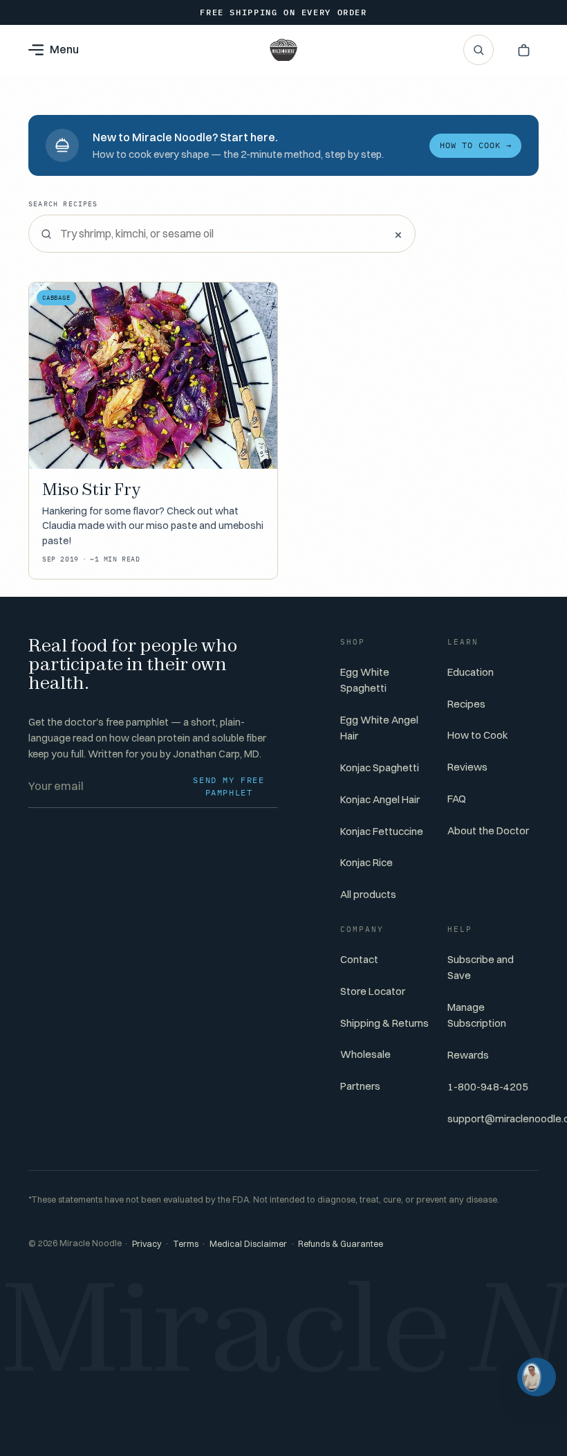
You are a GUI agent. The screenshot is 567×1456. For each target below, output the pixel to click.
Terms (185, 1244)
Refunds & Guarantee (340, 1244)
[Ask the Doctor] (536, 1377)
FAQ (456, 798)
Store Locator (372, 991)
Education (470, 671)
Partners (360, 1086)
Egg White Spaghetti (364, 679)
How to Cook (477, 735)
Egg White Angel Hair (379, 727)
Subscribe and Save (480, 967)
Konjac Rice (366, 862)
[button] (523, 50)
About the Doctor (488, 830)
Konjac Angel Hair (380, 799)
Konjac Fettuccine (381, 831)
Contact (359, 959)
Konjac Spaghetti (379, 767)
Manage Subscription (476, 1015)
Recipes (466, 703)
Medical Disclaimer (248, 1244)
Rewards (468, 1054)
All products (368, 894)
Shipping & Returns (384, 1023)
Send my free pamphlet (228, 786)
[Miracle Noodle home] (283, 50)
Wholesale (365, 1054)
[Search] (478, 50)
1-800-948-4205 (487, 1086)
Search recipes (63, 203)
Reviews (467, 766)
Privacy (147, 1244)
